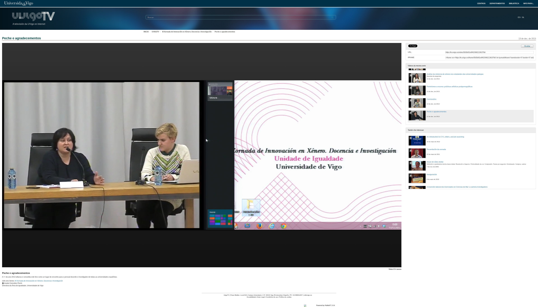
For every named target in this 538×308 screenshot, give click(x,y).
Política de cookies (285, 297)
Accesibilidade (251, 297)
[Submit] (332, 17)
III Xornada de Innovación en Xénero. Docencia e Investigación (187, 32)
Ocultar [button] (527, 46)
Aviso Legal (261, 297)
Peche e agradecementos (225, 32)
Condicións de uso (272, 297)
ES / (519, 17)
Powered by (325, 305)
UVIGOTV (155, 32)
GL (523, 17)
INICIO (146, 32)
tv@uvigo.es (308, 295)
